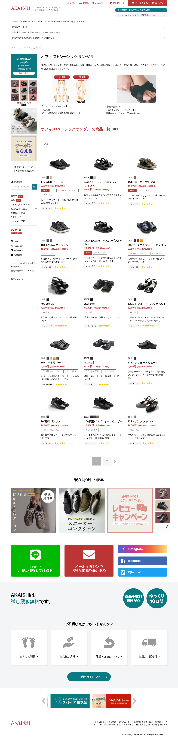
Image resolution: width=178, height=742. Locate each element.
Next (165, 510)
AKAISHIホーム (16, 48)
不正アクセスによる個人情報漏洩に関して (23, 169)
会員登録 (98, 722)
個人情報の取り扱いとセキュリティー (115, 725)
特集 (15, 200)
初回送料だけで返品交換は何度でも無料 (134, 10)
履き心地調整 (27, 656)
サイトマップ (91, 725)
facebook (18, 255)
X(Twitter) (18, 250)
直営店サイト (119, 3)
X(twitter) (134, 572)
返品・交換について (107, 656)
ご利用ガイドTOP (89, 676)
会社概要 (163, 725)
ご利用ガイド (17, 217)
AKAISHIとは (100, 3)
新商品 (16, 196)
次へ (114, 461)
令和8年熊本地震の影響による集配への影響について (32, 38)
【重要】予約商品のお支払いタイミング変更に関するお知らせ (37, 32)
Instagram (18, 246)
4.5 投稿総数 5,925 (23, 66)
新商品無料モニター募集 (22, 270)
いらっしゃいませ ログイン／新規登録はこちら (136, 15)
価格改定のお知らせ (19, 27)
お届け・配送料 (148, 656)
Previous (13, 510)
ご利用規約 (138, 725)
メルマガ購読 (110, 722)
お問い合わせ (17, 279)
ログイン (159, 3)
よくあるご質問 (18, 221)
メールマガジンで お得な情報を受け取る (89, 568)
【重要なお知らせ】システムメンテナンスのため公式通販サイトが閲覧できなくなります (47, 21)
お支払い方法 (67, 656)
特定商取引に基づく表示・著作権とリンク (150, 722)
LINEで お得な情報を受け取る (35, 569)
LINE (16, 241)
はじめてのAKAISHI (20, 204)
